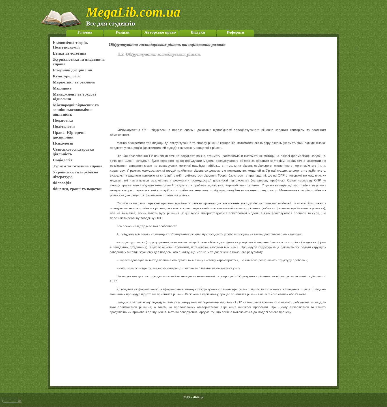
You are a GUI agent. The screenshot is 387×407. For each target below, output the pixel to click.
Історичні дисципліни (72, 70)
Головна (84, 32)
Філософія (62, 183)
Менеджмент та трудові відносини (74, 96)
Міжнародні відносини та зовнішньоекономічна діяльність (76, 110)
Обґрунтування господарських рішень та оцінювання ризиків (167, 44)
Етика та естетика (69, 53)
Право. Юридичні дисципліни (69, 134)
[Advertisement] (224, 93)
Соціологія (63, 160)
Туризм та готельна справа (77, 166)
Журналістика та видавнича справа (79, 61)
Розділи (122, 32)
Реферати (235, 32)
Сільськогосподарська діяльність (73, 151)
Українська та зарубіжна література (75, 174)
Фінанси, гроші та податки (77, 189)
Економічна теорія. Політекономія (70, 44)
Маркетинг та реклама (74, 82)
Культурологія (66, 76)
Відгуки (198, 32)
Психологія (63, 143)
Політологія (64, 126)
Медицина (62, 88)
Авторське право (160, 32)
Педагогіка (63, 120)
